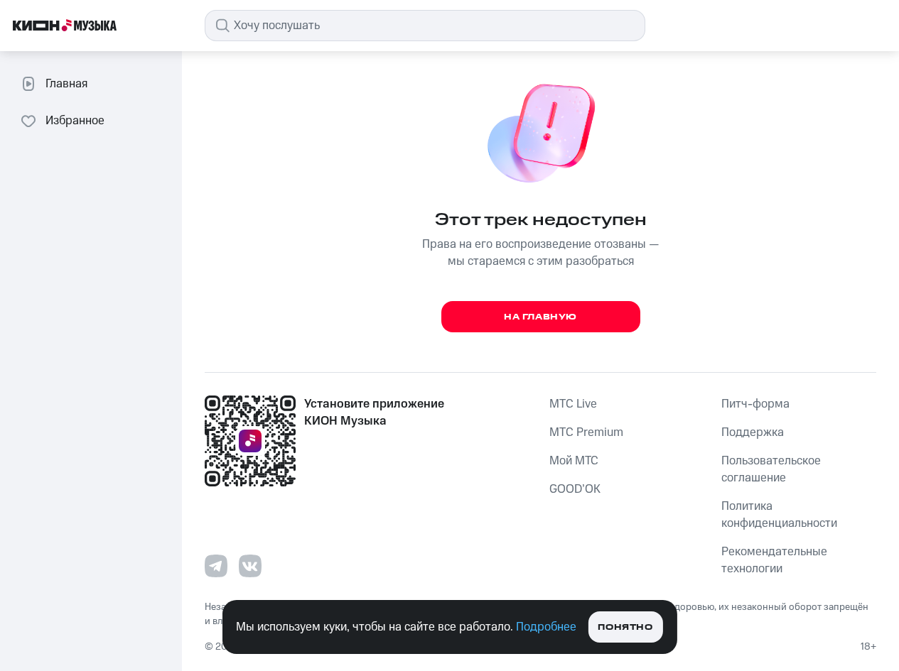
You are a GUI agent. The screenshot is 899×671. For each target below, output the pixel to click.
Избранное (74, 120)
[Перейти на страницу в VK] (250, 566)
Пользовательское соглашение (771, 469)
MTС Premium (586, 432)
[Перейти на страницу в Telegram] (216, 566)
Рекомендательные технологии (774, 560)
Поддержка (752, 432)
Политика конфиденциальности (779, 515)
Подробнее (546, 626)
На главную (540, 317)
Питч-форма (755, 404)
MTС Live (573, 404)
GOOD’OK (575, 489)
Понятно (625, 627)
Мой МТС (573, 460)
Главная (66, 83)
